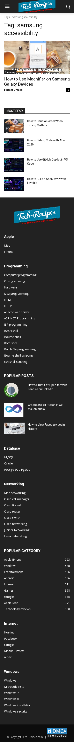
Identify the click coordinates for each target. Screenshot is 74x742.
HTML (8, 300)
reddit (8, 657)
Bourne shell (12, 337)
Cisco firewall (13, 505)
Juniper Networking (16, 530)
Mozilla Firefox (14, 651)
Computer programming (20, 275)
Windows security (15, 711)
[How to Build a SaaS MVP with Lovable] (14, 184)
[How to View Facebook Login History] (14, 428)
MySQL (9, 457)
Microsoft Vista (14, 687)
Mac (7, 245)
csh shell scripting (15, 362)
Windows (10, 680)
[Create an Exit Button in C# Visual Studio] (13, 410)
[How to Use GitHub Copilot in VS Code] (14, 164)
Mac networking (14, 493)
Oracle (8, 463)
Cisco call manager (16, 499)
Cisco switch (12, 518)
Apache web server (16, 312)
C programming (14, 281)
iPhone (8, 252)
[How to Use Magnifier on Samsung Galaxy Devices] (37, 57)
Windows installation (17, 705)
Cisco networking (15, 524)
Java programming (16, 293)
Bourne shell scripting (18, 355)
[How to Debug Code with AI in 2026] (14, 145)
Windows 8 (11, 699)
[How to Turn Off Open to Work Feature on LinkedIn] (11, 390)
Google (9, 645)
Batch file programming (20, 349)
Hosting (9, 632)
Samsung (10, 72)
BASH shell (11, 331)
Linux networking (15, 536)
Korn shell (10, 343)
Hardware (10, 287)
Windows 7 (11, 693)
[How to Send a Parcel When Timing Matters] (14, 126)
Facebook (10, 638)
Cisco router (12, 511)
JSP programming (15, 324)
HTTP (8, 306)
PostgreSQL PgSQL (17, 469)
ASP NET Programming (19, 318)
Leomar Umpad (13, 89)
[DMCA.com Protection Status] (57, 737)
